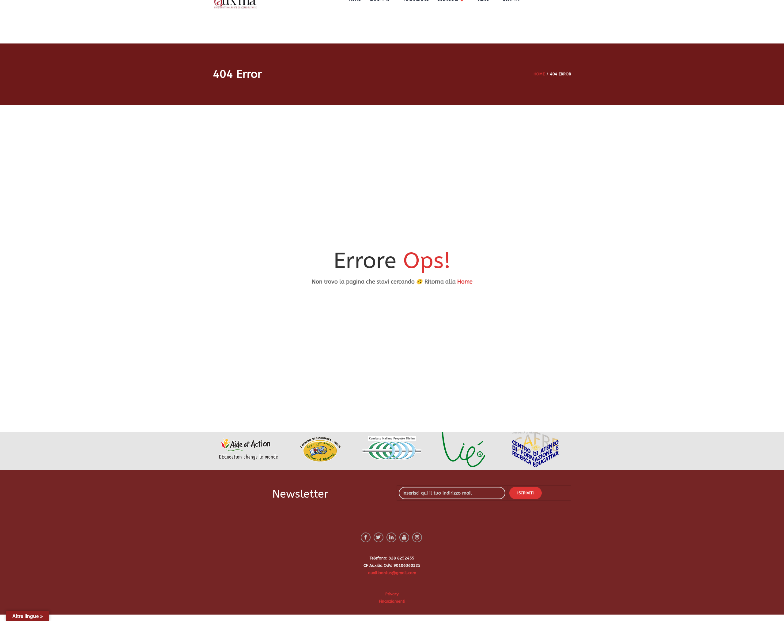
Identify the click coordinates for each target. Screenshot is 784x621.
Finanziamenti (392, 601)
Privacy (392, 594)
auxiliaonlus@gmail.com (392, 572)
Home (465, 281)
